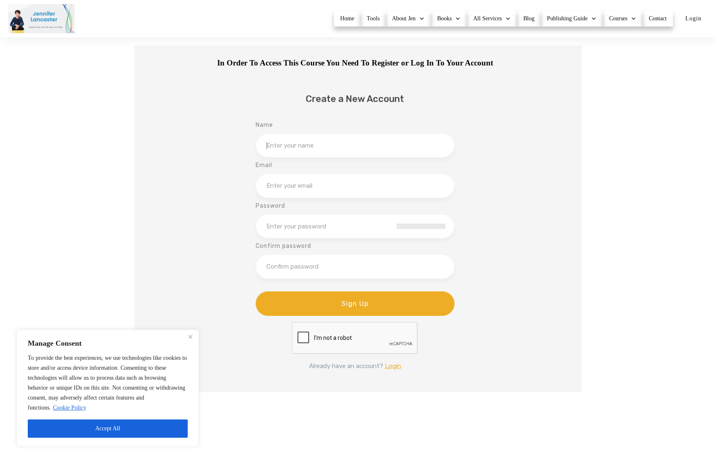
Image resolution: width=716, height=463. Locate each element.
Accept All (107, 428)
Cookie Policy (69, 408)
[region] (108, 388)
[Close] (190, 337)
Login (393, 366)
